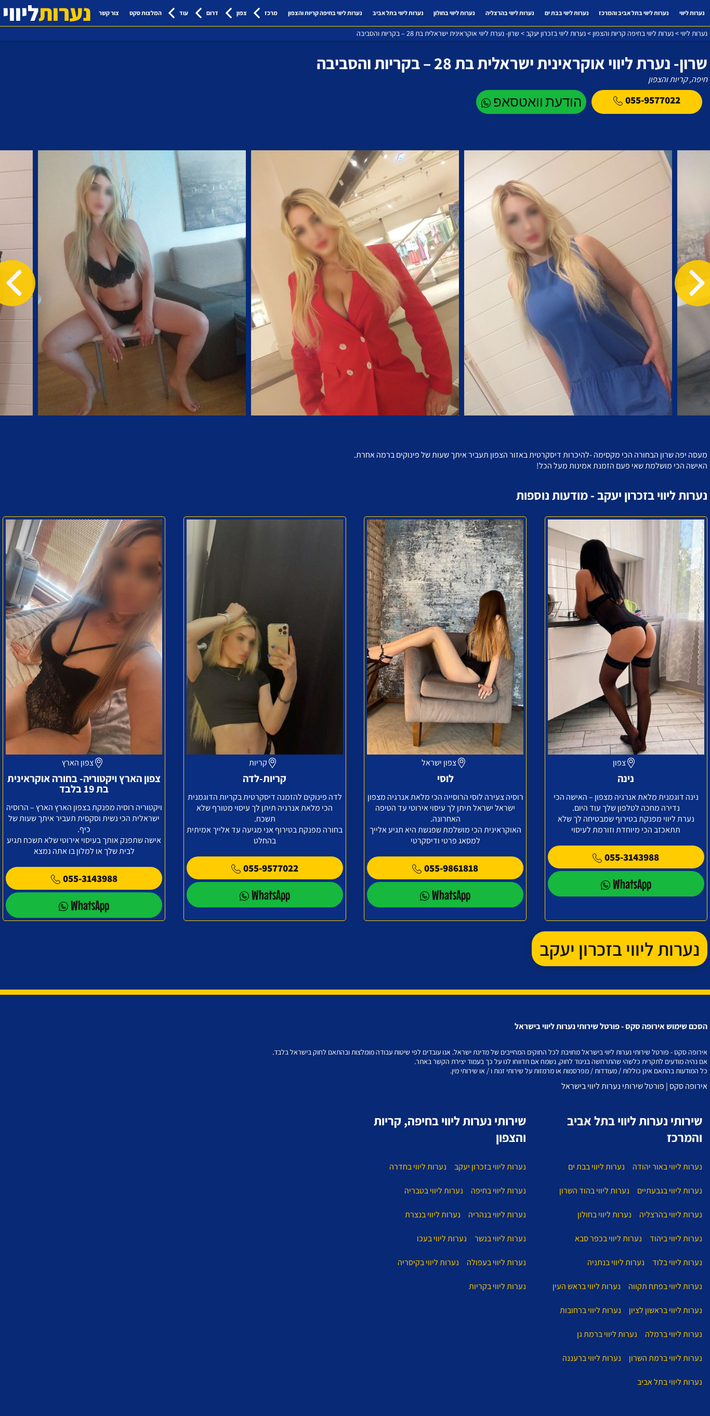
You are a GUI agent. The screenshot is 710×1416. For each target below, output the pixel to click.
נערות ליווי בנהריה (497, 1214)
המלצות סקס (145, 13)
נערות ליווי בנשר (500, 1238)
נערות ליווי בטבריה (433, 1190)
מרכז (271, 13)
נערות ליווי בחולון (454, 13)
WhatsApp (632, 883)
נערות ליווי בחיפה (498, 1190)
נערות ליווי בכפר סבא (608, 1238)
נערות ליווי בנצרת (433, 1214)
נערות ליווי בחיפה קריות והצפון (325, 13)
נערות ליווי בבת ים (567, 13)
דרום (212, 13)
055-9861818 (451, 868)
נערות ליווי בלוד (677, 1262)
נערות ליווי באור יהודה (667, 1166)
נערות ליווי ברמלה (673, 1334)
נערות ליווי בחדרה (417, 1166)
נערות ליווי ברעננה (591, 1358)
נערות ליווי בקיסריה (428, 1262)
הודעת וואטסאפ (537, 101)
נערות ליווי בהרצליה (509, 13)
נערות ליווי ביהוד (676, 1238)
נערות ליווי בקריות (497, 1286)
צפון (241, 13)
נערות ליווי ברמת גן (607, 1334)
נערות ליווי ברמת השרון (665, 1358)
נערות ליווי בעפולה (496, 1262)
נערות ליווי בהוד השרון (594, 1190)
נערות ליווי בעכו (442, 1238)
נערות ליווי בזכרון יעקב (620, 949)
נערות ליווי (692, 13)
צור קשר (109, 13)
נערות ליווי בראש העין (587, 1286)
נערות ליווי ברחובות (590, 1310)
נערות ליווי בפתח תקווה (665, 1286)
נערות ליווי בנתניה (616, 1262)
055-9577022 (652, 100)
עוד (183, 13)
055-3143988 (631, 857)
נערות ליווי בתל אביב (398, 13)
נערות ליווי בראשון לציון (665, 1310)
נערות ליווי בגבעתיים (669, 1190)
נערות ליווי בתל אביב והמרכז (634, 13)
